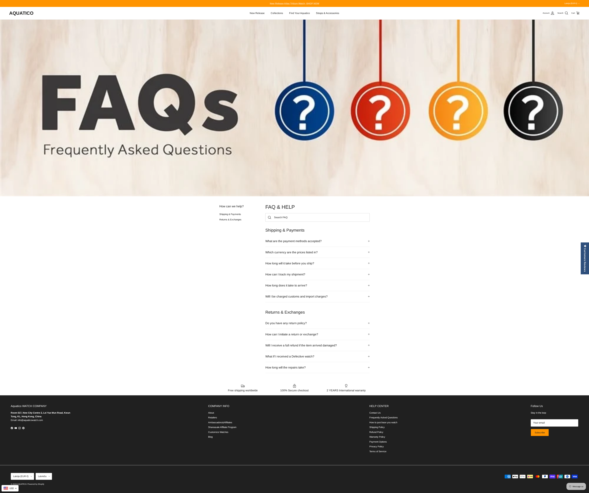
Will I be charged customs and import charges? (296, 296)
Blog (210, 436)
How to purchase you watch (383, 422)
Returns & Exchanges (230, 219)
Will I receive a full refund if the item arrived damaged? (301, 345)
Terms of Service (377, 451)
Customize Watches (218, 432)
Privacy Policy (376, 446)
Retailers (212, 417)
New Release (257, 13)
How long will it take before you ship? (289, 263)
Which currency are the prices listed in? (291, 252)
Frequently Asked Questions (383, 417)
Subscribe (540, 432)
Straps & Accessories (327, 13)
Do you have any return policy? (286, 323)
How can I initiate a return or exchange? (291, 334)
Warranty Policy (377, 436)
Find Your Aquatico (299, 13)
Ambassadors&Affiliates (220, 422)
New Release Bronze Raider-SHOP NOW (294, 3)
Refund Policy (376, 432)
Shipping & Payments (230, 214)
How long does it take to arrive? (286, 285)
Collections (277, 13)
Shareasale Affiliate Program (222, 427)
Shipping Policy (377, 427)
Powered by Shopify (35, 484)
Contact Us (375, 412)
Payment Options (378, 441)
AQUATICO (22, 484)
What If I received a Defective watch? (289, 356)
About (211, 412)
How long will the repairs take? (285, 367)
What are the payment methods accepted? (293, 241)
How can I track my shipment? (285, 274)
